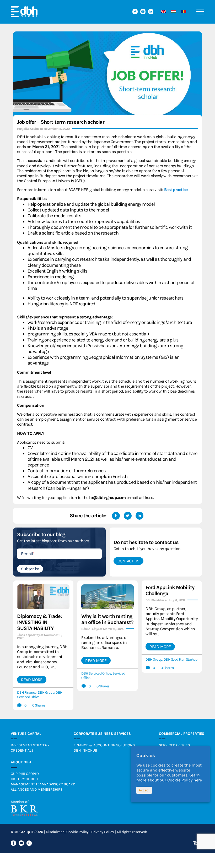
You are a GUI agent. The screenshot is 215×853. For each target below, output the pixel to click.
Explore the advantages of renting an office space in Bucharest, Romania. (104, 642)
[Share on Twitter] (128, 516)
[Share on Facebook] (116, 516)
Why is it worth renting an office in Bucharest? (107, 619)
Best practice (176, 189)
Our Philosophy (25, 773)
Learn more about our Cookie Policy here (169, 778)
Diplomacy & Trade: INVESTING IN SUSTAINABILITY (39, 622)
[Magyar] (172, 11)
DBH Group (46, 692)
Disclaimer (55, 832)
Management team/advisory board (43, 784)
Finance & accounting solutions (104, 745)
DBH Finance (26, 692)
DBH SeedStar (174, 659)
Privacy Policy (102, 832)
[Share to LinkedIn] (139, 516)
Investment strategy (30, 745)
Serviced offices (174, 745)
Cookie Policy (77, 832)
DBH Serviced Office (96, 673)
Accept (144, 790)
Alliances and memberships (36, 789)
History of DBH (24, 779)
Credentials (22, 750)
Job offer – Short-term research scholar (60, 122)
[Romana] (182, 11)
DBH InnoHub (85, 750)
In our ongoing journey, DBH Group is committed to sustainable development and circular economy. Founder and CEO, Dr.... (42, 656)
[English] (162, 11)
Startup (191, 659)
